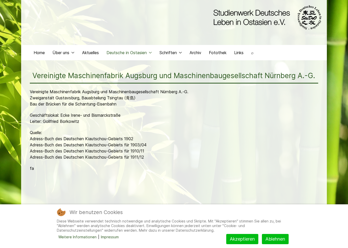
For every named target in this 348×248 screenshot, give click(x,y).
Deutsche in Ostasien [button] (126, 52)
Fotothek (217, 52)
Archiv (195, 52)
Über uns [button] (60, 52)
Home (39, 52)
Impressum (110, 237)
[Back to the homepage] (266, 17)
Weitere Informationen (77, 237)
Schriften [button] (168, 52)
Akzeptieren (242, 239)
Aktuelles (90, 52)
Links (239, 52)
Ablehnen (275, 239)
